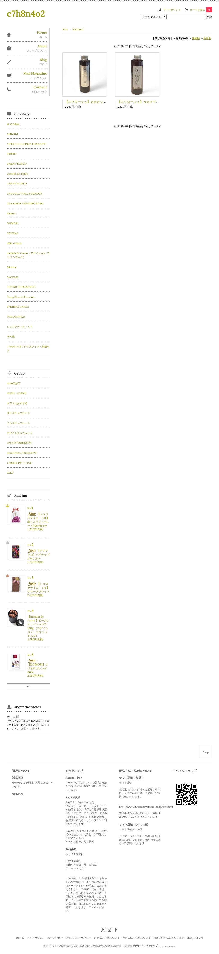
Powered (128, 946)
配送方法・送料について (137, 937)
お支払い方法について (107, 937)
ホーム (20, 937)
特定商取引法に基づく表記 (169, 937)
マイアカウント (172, 9)
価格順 (196, 38)
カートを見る (200, 9)
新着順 (207, 38)
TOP (65, 29)
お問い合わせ (55, 937)
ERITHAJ (78, 29)
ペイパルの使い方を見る (80, 841)
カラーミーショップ (52, 946)
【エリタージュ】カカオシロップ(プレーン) (96, 102)
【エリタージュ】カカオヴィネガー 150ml (149, 102)
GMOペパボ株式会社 (93, 946)
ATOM (199, 937)
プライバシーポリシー (78, 937)
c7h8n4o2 (26, 13)
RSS (189, 937)
